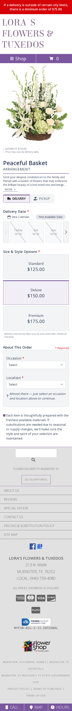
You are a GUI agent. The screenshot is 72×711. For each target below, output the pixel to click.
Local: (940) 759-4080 (36, 578)
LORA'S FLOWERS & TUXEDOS (27, 33)
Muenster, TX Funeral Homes (24, 662)
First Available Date (51, 217)
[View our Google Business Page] (39, 548)
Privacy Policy (19, 689)
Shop (20, 58)
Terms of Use (36, 695)
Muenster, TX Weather (18, 675)
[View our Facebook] (33, 548)
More (8, 189)
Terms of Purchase (47, 689)
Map (37, 707)
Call (13, 707)
